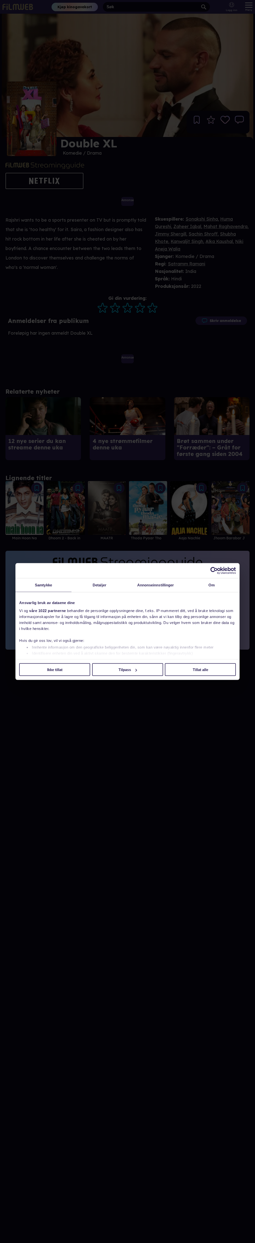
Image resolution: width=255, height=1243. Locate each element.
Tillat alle (200, 670)
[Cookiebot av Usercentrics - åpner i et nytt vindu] (214, 570)
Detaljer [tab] (99, 585)
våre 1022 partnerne (47, 610)
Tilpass (125, 670)
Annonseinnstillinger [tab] (155, 585)
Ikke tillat (55, 670)
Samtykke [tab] (43, 585)
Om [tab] (211, 585)
